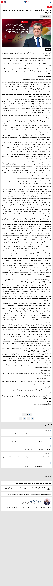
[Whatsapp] (28, 418)
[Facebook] (20, 418)
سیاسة (49, 7)
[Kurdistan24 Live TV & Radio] (2, 2)
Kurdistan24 (25, 415)
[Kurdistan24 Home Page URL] (26, 2)
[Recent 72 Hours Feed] (5, 2)
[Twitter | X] (24, 418)
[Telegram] (32, 418)
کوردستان (48, 49)
